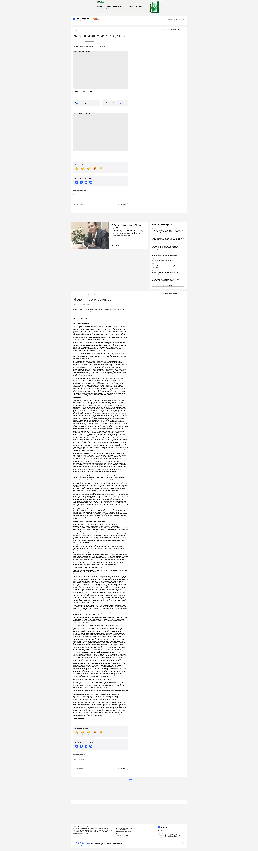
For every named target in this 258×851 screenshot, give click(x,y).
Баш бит (75, 23)
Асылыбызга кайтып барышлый (84, 294)
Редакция (92, 23)
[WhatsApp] (90, 182)
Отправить (123, 204)
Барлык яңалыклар (168, 285)
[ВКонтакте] (76, 182)
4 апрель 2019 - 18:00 (77, 41)
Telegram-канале (80, 103)
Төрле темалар (129, 802)
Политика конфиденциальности (80, 845)
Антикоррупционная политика (80, 842)
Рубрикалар (83, 23)
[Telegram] (86, 182)
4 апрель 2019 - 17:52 (77, 304)
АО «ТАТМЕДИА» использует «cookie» (82, 843)
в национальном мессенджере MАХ (113, 103)
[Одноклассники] (81, 182)
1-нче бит (77, 30)
